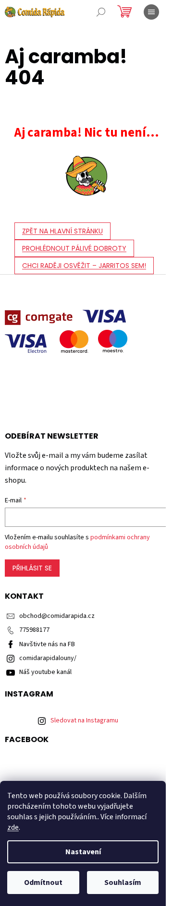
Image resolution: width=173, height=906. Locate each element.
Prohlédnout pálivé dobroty (74, 248)
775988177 (34, 630)
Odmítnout (43, 882)
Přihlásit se (32, 568)
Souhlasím (122, 882)
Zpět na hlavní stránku (62, 231)
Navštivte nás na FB (47, 644)
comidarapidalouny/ (47, 658)
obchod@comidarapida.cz (57, 616)
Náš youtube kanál (45, 672)
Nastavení (83, 852)
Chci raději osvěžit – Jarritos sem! (84, 265)
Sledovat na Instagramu (84, 720)
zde (13, 827)
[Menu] (151, 12)
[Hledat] (101, 12)
